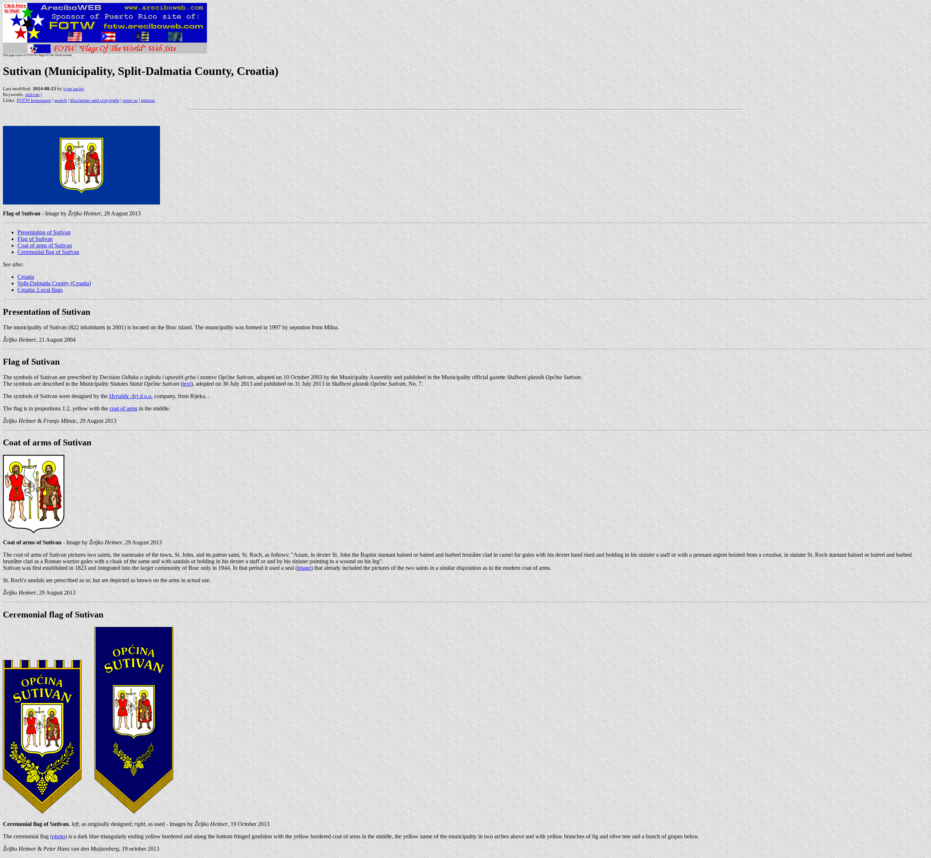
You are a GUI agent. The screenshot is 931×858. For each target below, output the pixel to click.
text (187, 384)
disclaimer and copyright (94, 100)
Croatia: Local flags (40, 290)
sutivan (32, 94)
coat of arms (123, 408)
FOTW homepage (34, 100)
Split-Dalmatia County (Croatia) (54, 283)
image (304, 568)
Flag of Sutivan (35, 239)
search (61, 100)
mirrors (148, 100)
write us (130, 100)
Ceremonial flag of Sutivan (48, 252)
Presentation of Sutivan (44, 232)
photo (58, 836)
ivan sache (73, 88)
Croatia (25, 277)
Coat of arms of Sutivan (44, 245)
